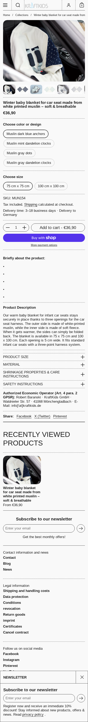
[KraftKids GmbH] (44, 5)
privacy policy (33, 714)
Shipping (30, 204)
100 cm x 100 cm (51, 186)
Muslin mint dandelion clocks (29, 143)
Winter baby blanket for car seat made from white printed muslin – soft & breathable (22, 481)
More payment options (44, 245)
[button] (18, 5)
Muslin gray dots (19, 153)
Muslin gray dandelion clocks (29, 163)
